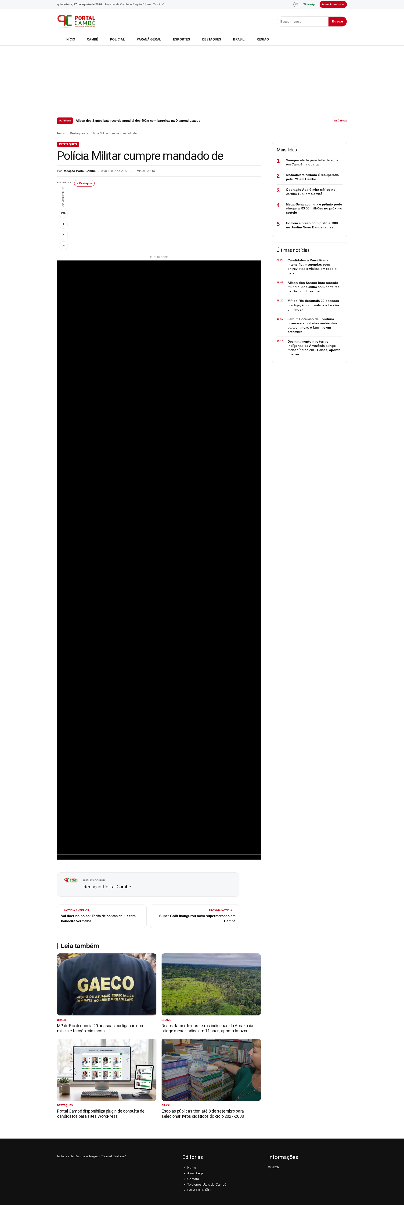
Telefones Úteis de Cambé (206, 1184)
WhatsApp (309, 4)
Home (191, 1167)
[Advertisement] (202, 81)
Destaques (211, 39)
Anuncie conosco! (333, 4)
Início (70, 39)
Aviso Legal (195, 1173)
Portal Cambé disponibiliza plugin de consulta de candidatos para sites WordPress (100, 1114)
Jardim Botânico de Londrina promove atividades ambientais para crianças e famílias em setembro (313, 325)
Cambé (92, 39)
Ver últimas (340, 120)
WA (63, 213)
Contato (193, 1179)
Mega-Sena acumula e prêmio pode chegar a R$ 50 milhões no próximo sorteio (314, 208)
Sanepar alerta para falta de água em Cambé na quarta (312, 162)
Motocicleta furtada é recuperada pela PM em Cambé (312, 177)
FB (296, 4)
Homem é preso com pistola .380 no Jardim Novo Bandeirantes (312, 225)
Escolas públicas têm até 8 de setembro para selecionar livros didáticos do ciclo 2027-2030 (203, 1114)
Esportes (181, 39)
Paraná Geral (149, 39)
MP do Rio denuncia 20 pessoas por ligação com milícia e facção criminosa (100, 1028)
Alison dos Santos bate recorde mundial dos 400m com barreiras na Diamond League (138, 120)
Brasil (239, 39)
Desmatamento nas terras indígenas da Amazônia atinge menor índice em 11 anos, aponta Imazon (207, 1028)
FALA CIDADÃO (199, 1190)
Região (263, 39)
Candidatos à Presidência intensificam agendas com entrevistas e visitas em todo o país (312, 266)
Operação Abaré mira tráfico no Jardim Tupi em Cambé (310, 192)
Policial (117, 39)
